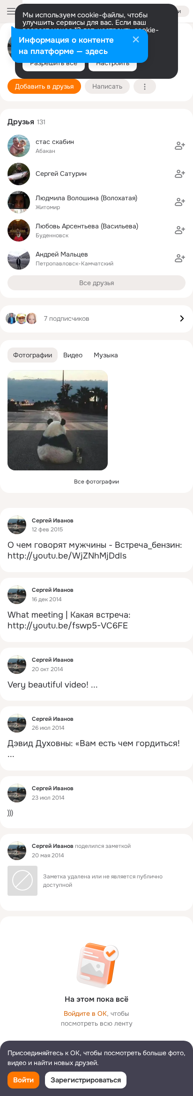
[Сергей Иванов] (16, 524)
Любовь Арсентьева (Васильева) (87, 226)
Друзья (20, 122)
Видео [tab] (72, 355)
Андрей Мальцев (62, 254)
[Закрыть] (136, 40)
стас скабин (55, 141)
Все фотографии (96, 481)
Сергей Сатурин (61, 173)
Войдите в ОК (85, 1013)
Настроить (112, 63)
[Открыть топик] (96, 551)
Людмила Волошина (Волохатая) (86, 198)
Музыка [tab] (106, 355)
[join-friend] (180, 145)
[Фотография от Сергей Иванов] (57, 420)
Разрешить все (53, 63)
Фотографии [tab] (32, 355)
